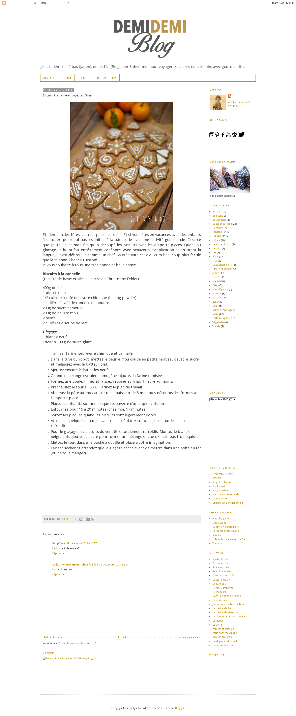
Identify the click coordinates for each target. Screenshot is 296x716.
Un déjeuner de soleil (224, 641)
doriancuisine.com (223, 645)
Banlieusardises (221, 567)
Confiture (217, 228)
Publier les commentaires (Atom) (77, 643)
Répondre (58, 553)
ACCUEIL (49, 78)
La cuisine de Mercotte (225, 612)
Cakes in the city (221, 579)
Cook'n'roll (218, 486)
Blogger (179, 708)
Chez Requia (219, 583)
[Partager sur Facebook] (88, 519)
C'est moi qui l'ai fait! (224, 575)
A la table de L (220, 559)
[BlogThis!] (81, 519)
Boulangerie (219, 219)
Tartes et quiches (222, 318)
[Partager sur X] (85, 519)
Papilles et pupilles (223, 629)
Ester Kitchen (219, 600)
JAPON (101, 78)
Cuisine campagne (222, 588)
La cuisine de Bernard (224, 608)
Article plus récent (54, 637)
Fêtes (215, 256)
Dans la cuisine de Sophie (226, 596)
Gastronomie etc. (222, 264)
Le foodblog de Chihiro (225, 531)
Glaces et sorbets (222, 269)
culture (216, 240)
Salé (214, 305)
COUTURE (84, 78)
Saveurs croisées (222, 637)
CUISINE (66, 78)
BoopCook (58, 543)
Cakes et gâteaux (222, 223)
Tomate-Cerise (220, 498)
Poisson (216, 293)
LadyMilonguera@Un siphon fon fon (75, 564)
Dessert (216, 248)
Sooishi (216, 535)
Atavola (216, 478)
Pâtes (215, 285)
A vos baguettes (221, 518)
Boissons (217, 215)
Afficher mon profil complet (239, 103)
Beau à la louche (221, 571)
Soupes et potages (223, 310)
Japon (215, 273)
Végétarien (218, 322)
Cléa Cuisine (219, 522)
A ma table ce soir (222, 474)
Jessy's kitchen (220, 490)
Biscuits (216, 211)
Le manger (218, 620)
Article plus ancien (189, 637)
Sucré (215, 314)
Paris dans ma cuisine (224, 633)
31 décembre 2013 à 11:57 (81, 543)
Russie (216, 301)
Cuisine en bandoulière (225, 527)
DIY (114, 78)
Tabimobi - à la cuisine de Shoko (230, 539)
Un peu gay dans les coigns (227, 502)
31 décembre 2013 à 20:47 (114, 564)
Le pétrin (217, 624)
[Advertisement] (234, 359)
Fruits (215, 260)
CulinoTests (219, 592)
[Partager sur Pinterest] (92, 519)
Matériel (217, 281)
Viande (216, 326)
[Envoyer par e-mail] (77, 519)
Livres (215, 277)
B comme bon (220, 563)
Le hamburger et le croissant (228, 616)
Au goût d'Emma (221, 482)
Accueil (122, 637)
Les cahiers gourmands (225, 494)
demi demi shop (221, 244)
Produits (217, 297)
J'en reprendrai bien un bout (228, 604)
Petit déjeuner (220, 289)
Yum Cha (217, 543)
